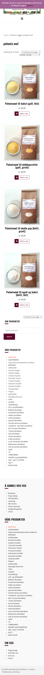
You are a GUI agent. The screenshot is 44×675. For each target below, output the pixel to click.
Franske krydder (14, 381)
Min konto (12, 504)
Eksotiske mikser (14, 378)
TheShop (5, 672)
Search (9, 336)
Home (6, 35)
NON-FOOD (12, 465)
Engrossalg (12, 496)
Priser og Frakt (14, 506)
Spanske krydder (14, 386)
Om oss (11, 656)
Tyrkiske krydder (14, 376)
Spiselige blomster (15, 397)
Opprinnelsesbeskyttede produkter (21, 362)
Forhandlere (13, 498)
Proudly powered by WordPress (14, 669)
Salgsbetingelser (15, 509)
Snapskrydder (13, 389)
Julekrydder (12, 394)
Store (10, 511)
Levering (11, 501)
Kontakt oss (13, 653)
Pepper (11, 391)
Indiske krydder (14, 373)
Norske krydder (14, 370)
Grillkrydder (12, 368)
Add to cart (24, 113)
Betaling (11, 493)
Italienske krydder (15, 383)
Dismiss (30, 5)
